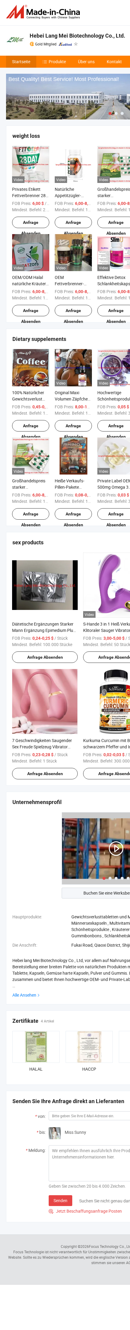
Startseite (21, 61)
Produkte (57, 61)
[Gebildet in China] (44, 12)
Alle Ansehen (24, 995)
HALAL (36, 1069)
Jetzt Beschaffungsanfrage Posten (85, 1211)
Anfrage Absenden (31, 224)
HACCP (89, 1069)
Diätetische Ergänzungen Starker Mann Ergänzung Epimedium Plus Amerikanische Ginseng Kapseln (43, 630)
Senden (60, 1200)
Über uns (86, 61)
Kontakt (114, 61)
